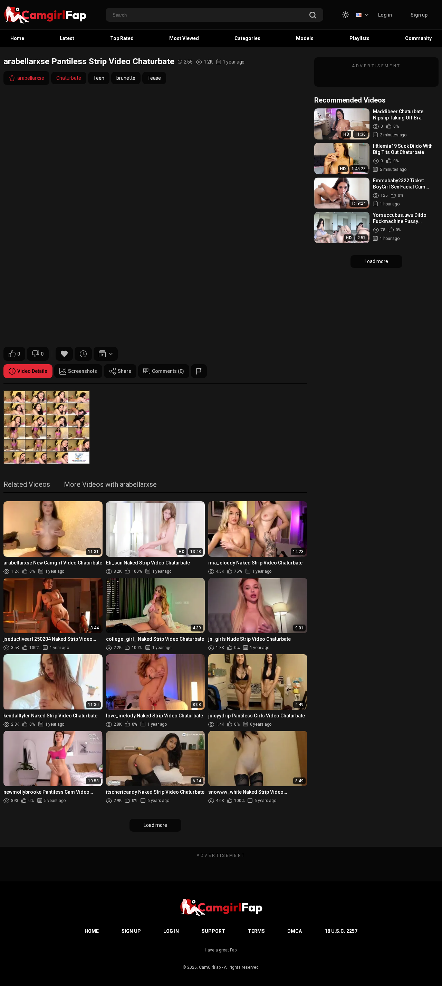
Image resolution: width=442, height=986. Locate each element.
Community (418, 38)
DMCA (294, 931)
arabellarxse (30, 78)
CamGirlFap (210, 967)
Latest (67, 38)
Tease (154, 78)
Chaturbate (68, 78)
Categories (247, 38)
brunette (125, 78)
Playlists (359, 38)
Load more (155, 825)
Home (17, 38)
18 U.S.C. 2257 (341, 931)
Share (124, 371)
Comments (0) (168, 371)
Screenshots (82, 371)
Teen (98, 78)
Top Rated (122, 38)
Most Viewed (184, 38)
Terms (256, 931)
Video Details (32, 371)
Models (305, 38)
